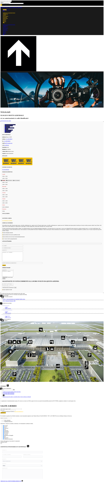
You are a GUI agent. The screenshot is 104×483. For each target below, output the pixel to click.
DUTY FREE (5, 16)
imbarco (8, 9)
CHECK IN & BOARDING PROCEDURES (12, 391)
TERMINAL (5, 14)
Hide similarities (7, 420)
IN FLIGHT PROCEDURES (8, 392)
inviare (4, 265)
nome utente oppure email (5, 408)
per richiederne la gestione (7, 220)
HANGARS (5, 18)
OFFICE (4, 19)
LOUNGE (5, 17)
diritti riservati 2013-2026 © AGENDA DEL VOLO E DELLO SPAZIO (17, 396)
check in (4, 9)
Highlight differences (8, 421)
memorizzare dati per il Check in (8, 411)
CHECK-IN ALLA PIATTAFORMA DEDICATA (11, 481)
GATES (4, 15)
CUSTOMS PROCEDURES (8, 394)
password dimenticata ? (19, 411)
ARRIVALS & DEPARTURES (9, 12)
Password (2, 410)
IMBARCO (3, 412)
